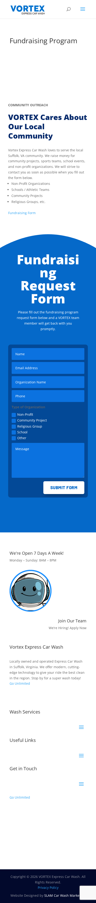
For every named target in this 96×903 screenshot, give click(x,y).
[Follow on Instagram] (22, 697)
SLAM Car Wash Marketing (65, 895)
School (22, 432)
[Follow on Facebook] (13, 697)
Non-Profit (25, 414)
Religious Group (29, 426)
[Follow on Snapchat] (41, 697)
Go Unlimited (20, 683)
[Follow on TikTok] (32, 697)
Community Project (32, 420)
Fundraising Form (22, 213)
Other (21, 438)
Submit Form (64, 487)
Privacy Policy (48, 887)
